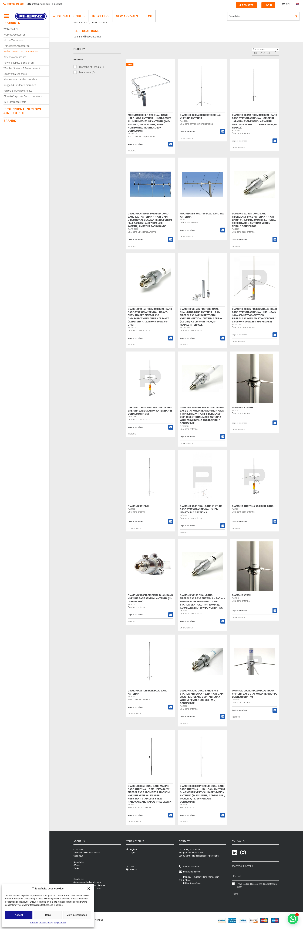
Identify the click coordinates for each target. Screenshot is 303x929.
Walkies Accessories (14, 34)
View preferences (77, 915)
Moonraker (87, 72)
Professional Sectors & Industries (22, 111)
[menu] (6, 16)
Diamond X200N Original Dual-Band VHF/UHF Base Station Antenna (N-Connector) (150, 598)
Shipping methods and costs (87, 882)
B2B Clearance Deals (15, 101)
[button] (88, 888)
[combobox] (265, 53)
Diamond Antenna (91, 66)
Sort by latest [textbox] (262, 53)
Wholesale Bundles (69, 16)
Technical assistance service (86, 852)
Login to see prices (135, 144)
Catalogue (78, 856)
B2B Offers (100, 16)
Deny (48, 915)
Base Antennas (80, 22)
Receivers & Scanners (15, 73)
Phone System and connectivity (21, 79)
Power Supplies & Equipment (19, 62)
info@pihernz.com (41, 4)
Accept (19, 915)
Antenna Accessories (15, 57)
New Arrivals (127, 16)
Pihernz (30, 16)
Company (78, 849)
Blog (148, 16)
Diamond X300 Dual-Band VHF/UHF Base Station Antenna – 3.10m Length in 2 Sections (201, 509)
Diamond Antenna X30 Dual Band (253, 506)
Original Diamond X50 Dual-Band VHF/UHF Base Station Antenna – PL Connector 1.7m (254, 693)
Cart (132, 866)
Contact (58, 4)
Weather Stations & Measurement (22, 68)
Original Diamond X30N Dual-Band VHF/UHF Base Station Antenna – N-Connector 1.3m (150, 410)
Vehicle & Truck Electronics (18, 90)
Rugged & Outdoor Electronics (20, 85)
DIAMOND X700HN (242, 407)
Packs (76, 868)
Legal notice (60, 922)
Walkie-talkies (11, 29)
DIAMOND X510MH (138, 506)
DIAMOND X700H (241, 595)
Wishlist (133, 869)
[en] (298, 3)
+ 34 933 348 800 (15, 4)
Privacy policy (46, 922)
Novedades (78, 862)
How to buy (78, 879)
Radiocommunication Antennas (21, 51)
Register (248, 5)
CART (288, 4)
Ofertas (76, 865)
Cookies (34, 922)
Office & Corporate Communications (23, 96)
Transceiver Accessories (16, 45)
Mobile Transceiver (14, 40)
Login (268, 5)
